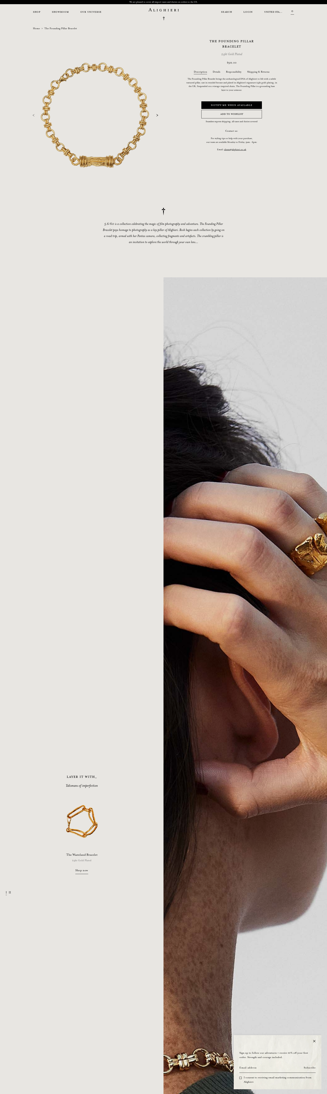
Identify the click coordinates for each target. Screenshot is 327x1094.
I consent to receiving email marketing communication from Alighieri (277, 1079)
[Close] (314, 1041)
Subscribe (309, 1067)
